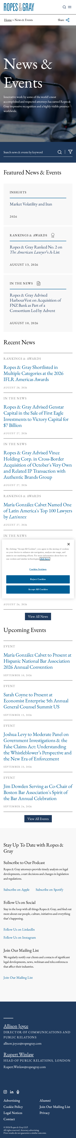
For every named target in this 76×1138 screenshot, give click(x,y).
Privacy (45, 1112)
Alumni (45, 1100)
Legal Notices (13, 1112)
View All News (38, 616)
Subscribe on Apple (16, 889)
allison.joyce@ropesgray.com (23, 1043)
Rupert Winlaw (19, 1054)
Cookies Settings (38, 569)
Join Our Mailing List (18, 977)
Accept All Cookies (38, 589)
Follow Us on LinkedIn (19, 929)
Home (8, 20)
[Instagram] (5, 1092)
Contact (9, 1119)
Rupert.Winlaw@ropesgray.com (25, 1067)
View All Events (38, 818)
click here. (45, 559)
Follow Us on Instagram (20, 937)
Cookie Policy (13, 1106)
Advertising (12, 1100)
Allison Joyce (16, 1026)
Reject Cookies (38, 579)
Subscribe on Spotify (49, 889)
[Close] (68, 544)
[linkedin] (12, 1092)
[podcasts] (18, 1092)
